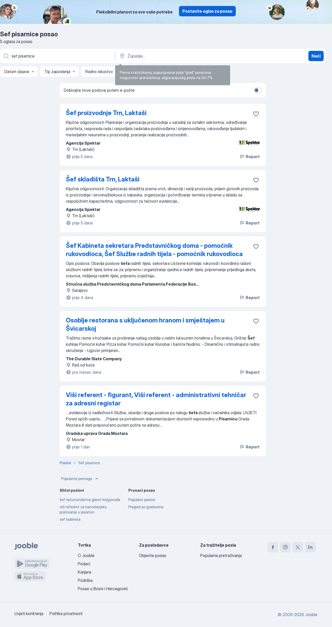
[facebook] (273, 547)
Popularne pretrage (76, 478)
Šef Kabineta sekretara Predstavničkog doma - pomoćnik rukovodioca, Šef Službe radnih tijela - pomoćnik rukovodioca (154, 250)
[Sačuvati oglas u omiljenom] (256, 113)
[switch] (258, 90)
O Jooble (86, 555)
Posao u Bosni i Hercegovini (103, 588)
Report (253, 156)
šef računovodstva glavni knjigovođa (90, 499)
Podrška (85, 580)
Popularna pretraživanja (221, 555)
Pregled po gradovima (145, 507)
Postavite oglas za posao (207, 11)
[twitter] (298, 547)
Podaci (84, 563)
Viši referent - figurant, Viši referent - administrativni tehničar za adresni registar (156, 399)
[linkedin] (310, 547)
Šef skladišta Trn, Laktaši (103, 179)
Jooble (311, 614)
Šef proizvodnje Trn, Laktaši (106, 113)
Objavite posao (152, 555)
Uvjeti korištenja (29, 613)
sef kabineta (70, 519)
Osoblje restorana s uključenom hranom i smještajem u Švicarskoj (145, 324)
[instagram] (285, 547)
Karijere (84, 572)
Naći (316, 56)
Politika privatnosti (66, 613)
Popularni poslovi (141, 499)
